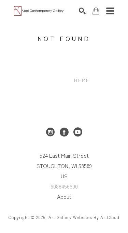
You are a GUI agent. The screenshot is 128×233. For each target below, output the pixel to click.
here (82, 80)
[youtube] (77, 132)
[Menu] (110, 11)
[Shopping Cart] (96, 11)
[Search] (82, 11)
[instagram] (50, 132)
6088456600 (64, 186)
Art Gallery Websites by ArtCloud (83, 217)
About (64, 196)
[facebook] (64, 132)
